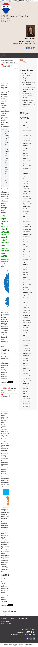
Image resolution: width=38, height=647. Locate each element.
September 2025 (27, 143)
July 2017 (25, 386)
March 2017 (26, 396)
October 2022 (26, 231)
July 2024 (25, 178)
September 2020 (27, 292)
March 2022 (26, 249)
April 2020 (25, 305)
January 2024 (26, 193)
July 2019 (25, 327)
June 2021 (25, 269)
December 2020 (27, 285)
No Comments (14, 68)
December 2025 (27, 135)
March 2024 (26, 188)
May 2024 (25, 183)
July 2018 (25, 358)
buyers (7, 557)
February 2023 (27, 221)
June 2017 (25, 388)
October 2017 (26, 378)
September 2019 (27, 322)
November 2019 (27, 317)
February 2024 (27, 191)
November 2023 (27, 198)
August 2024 (26, 176)
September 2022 (27, 234)
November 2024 (27, 168)
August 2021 (26, 264)
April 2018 (25, 365)
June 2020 (26, 300)
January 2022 (26, 254)
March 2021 (26, 277)
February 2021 (26, 279)
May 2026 (25, 123)
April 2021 (25, 274)
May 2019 (25, 333)
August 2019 (26, 325)
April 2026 (25, 125)
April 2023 (25, 216)
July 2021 (25, 267)
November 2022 (27, 229)
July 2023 (25, 209)
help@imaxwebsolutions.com (19, 645)
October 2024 (26, 171)
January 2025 (26, 163)
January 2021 (26, 282)
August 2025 (26, 145)
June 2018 (25, 360)
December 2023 (27, 196)
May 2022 (25, 244)
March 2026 (26, 128)
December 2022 (27, 226)
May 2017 (25, 391)
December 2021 (27, 257)
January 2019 (26, 343)
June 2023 (26, 211)
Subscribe (13, 611)
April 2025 (25, 155)
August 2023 (26, 206)
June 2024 (26, 181)
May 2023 (25, 214)
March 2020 (26, 307)
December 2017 (27, 373)
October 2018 (26, 350)
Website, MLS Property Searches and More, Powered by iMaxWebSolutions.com (19, 644)
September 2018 (27, 353)
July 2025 (25, 148)
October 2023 (26, 201)
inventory (3, 516)
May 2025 (25, 153)
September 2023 (27, 204)
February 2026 (27, 130)
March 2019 (26, 338)
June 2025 (25, 150)
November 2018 (27, 348)
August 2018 (26, 355)
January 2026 (26, 133)
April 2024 (25, 186)
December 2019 (27, 315)
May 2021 (25, 272)
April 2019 (25, 335)
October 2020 (26, 290)
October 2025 (26, 140)
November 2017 (27, 376)
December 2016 (27, 403)
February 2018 (26, 370)
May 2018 (25, 363)
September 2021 (27, 262)
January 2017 (26, 401)
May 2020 (25, 302)
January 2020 (26, 312)
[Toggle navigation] (4, 55)
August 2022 (26, 236)
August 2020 (26, 295)
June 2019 (25, 330)
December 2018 (27, 345)
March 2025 (26, 158)
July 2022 (25, 239)
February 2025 (27, 160)
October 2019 (26, 320)
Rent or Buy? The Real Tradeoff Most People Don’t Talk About (28, 96)
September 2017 (27, 381)
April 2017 (25, 393)
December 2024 (27, 166)
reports (7, 478)
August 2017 (26, 383)
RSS (24, 60)
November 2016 (27, 406)
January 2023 (26, 224)
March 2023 (26, 219)
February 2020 (27, 310)
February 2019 (26, 340)
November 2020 (27, 287)
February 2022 (27, 252)
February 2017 (26, 398)
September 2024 (27, 173)
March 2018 (26, 368)
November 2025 (27, 138)
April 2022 (25, 247)
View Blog (23, 62)
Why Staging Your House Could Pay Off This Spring (28, 89)
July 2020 (25, 297)
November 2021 (27, 259)
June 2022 (25, 241)
